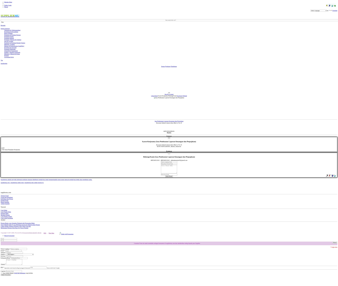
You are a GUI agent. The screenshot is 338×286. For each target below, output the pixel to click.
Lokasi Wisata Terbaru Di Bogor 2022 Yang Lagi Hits (16, 226)
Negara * (3, 254)
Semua (163, 66)
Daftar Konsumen (5, 275)
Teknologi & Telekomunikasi (12, 30)
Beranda (3, 25)
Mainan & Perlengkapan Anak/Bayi (14, 46)
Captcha (3, 271)
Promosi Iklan (4, 213)
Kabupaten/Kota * (6, 258)
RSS (45, 233)
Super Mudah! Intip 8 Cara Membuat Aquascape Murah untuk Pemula (20, 225)
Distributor (174, 66)
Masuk (6, 7)
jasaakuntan (4, 63)
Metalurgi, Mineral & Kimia (12, 54)
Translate (334, 10)
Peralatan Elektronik (9, 49)
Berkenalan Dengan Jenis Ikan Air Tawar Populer (14, 228)
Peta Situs (51, 233)
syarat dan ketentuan (19, 273)
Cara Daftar (4, 210)
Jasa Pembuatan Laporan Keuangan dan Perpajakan (169, 121)
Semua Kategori (5, 28)
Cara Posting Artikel (6, 216)
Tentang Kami (5, 196)
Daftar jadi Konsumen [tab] (67, 234)
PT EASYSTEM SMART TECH (31, 232)
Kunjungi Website (182, 96)
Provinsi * (3, 256)
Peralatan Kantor (9, 36)
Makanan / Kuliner (9, 44)
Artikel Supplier (5, 203)
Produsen (167, 66)
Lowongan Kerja (9, 57)
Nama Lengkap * (5, 249)
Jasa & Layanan (8, 41)
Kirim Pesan (169, 176)
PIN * (15, 267)
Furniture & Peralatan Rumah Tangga (14, 43)
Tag (2, 60)
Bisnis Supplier (5, 202)
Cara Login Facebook (7, 218)
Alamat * (3, 264)
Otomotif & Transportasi (11, 51)
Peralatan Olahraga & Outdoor (12, 39)
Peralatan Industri (9, 38)
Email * (3, 251)
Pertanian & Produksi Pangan (12, 35)
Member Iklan (8, 2)
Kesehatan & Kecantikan (11, 32)
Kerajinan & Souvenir (10, 47)
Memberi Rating (5, 215)
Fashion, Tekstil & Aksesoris (12, 52)
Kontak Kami (4, 200)
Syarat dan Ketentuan (7, 197)
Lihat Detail (154, 96)
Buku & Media (8, 33)
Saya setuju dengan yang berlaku (17, 273)
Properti (6, 55)
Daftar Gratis (7, 5)
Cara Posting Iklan (6, 212)
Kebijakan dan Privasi (7, 199)
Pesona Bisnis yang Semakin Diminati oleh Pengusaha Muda (18, 223)
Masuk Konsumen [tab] (9, 235)
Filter (2, 22)
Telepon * (3, 252)
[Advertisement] (169, 79)
